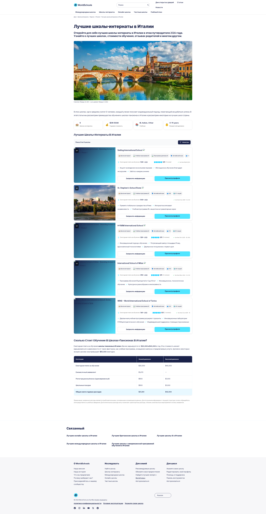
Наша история (80, 472)
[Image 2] (93, 181)
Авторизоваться (142, 481)
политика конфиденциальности (87, 503)
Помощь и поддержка (176, 475)
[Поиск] (148, 5)
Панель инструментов (176, 478)
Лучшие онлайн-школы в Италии (81, 436)
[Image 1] (92, 181)
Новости (159, 7)
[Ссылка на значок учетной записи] (191, 5)
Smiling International (130, 150)
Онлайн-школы (124, 12)
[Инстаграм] (79, 508)
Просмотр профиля (172, 178)
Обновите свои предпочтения (148, 472)
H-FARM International (130, 226)
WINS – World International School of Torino (137, 301)
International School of (130, 263)
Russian (160, 495)
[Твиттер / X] (93, 508)
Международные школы (85, 12)
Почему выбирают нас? (83, 478)
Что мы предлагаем (82, 475)
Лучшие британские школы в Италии (129, 436)
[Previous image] (76, 165)
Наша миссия (79, 469)
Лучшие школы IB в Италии (169, 436)
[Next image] (112, 165)
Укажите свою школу (175, 469)
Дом (75, 17)
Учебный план (156, 12)
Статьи (180, 2)
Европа (92, 17)
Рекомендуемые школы (145, 469)
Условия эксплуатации (113, 503)
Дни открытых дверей (165, 2)
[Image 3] (94, 181)
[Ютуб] (88, 508)
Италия (98, 17)
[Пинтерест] (98, 508)
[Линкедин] (84, 508)
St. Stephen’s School (129, 188)
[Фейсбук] (75, 508)
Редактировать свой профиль (179, 472)
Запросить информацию (135, 178)
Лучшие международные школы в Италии (86, 444)
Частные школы (140, 12)
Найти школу (110, 469)
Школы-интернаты (107, 12)
